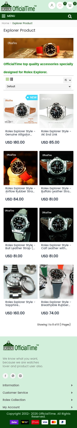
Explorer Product (22, 23)
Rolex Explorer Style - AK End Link (56, 132)
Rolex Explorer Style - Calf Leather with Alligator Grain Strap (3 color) (56, 246)
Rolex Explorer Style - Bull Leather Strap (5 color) (20, 246)
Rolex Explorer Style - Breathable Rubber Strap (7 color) (56, 303)
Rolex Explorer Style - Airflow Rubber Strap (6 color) (20, 189)
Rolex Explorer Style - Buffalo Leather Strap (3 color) (56, 189)
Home (5, 23)
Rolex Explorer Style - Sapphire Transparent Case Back (20, 303)
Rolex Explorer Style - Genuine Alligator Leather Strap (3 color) (20, 132)
